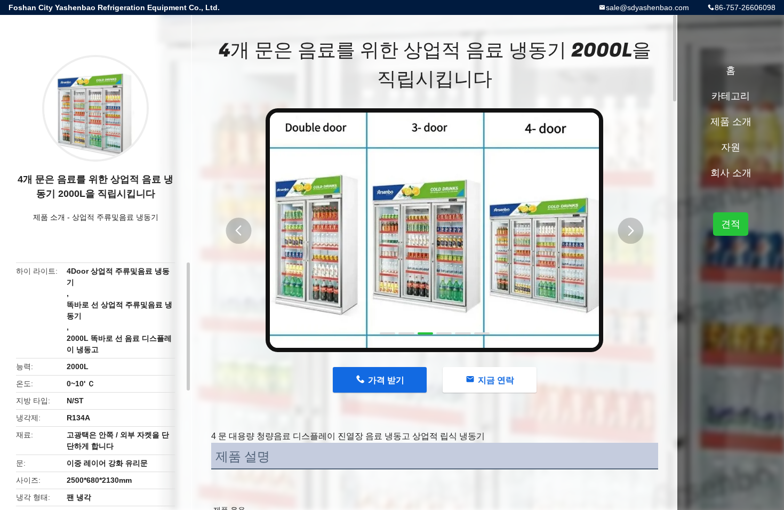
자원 (730, 147)
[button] (238, 231)
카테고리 (730, 96)
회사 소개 (730, 173)
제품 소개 (49, 217)
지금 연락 (496, 380)
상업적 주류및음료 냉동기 (115, 217)
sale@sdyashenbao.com (647, 7)
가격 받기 (386, 380)
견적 (730, 224)
